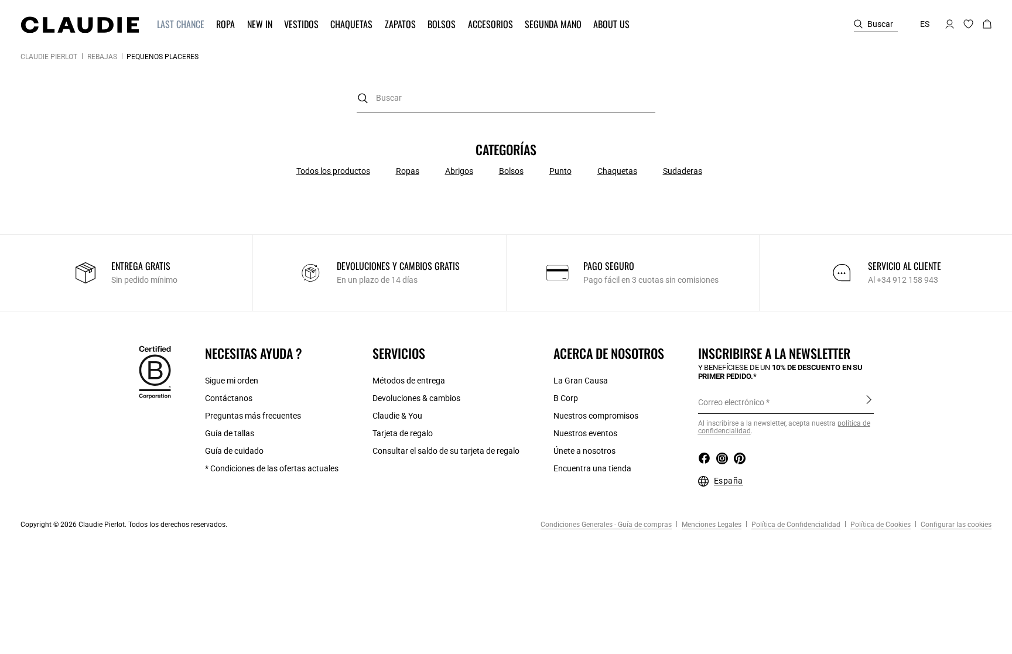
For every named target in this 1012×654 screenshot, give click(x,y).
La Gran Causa (580, 380)
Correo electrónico (731, 402)
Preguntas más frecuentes (253, 415)
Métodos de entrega (408, 380)
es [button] (924, 24)
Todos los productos (333, 171)
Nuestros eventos (585, 433)
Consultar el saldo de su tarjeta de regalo (445, 451)
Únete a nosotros (584, 451)
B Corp (565, 398)
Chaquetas (617, 171)
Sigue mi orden (231, 380)
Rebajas (102, 56)
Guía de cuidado (234, 451)
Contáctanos (228, 398)
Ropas (407, 171)
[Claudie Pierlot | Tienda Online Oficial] (79, 24)
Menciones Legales (710, 525)
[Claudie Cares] (155, 371)
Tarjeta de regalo (402, 433)
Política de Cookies (880, 525)
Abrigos (459, 171)
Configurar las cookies (955, 525)
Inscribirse (869, 401)
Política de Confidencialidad (795, 525)
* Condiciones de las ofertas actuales (272, 468)
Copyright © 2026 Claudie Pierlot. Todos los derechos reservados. (123, 525)
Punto (560, 171)
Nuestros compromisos (595, 415)
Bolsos (511, 171)
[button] (182, 24)
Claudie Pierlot (48, 56)
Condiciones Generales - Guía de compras (606, 525)
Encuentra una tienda (592, 468)
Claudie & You (397, 415)
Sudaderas (682, 171)
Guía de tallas (229, 433)
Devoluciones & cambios (416, 398)
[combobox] (506, 98)
